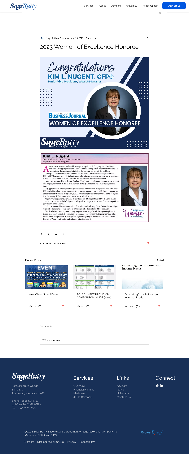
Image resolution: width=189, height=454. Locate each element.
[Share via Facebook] (41, 234)
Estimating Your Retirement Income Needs (142, 296)
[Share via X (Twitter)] (48, 234)
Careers (29, 441)
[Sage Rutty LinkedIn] (161, 385)
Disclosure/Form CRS (50, 441)
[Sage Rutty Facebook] (157, 385)
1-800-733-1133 (32, 404)
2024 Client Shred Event (44, 294)
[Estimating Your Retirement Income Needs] (142, 277)
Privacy (71, 441)
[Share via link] (63, 234)
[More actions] (147, 38)
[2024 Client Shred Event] (46, 277)
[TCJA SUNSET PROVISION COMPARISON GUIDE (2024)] (94, 277)
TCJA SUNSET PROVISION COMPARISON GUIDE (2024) (94, 296)
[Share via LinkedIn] (55, 234)
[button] (89, 6)
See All (160, 259)
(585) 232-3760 (29, 400)
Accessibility (87, 441)
